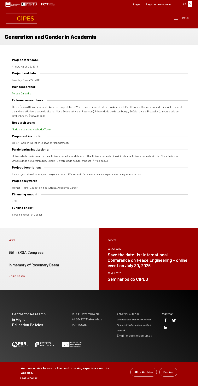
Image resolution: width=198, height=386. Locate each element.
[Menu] (175, 18)
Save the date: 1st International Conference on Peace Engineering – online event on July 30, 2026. (147, 260)
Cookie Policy (28, 377)
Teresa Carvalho (21, 93)
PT (184, 4)
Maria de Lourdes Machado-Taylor (32, 129)
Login (136, 4)
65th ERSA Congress (26, 252)
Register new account (159, 4)
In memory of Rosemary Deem (34, 265)
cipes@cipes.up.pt (139, 335)
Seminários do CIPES (128, 279)
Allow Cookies (143, 372)
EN (190, 4)
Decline (168, 372)
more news (17, 276)
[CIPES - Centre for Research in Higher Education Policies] (21, 18)
